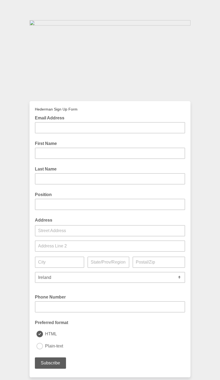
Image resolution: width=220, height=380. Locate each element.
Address (43, 220)
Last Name (46, 169)
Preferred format (51, 322)
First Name (46, 143)
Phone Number (50, 297)
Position (43, 194)
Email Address (51, 117)
